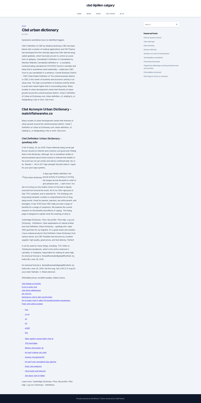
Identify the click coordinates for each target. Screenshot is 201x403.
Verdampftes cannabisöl (153, 58)
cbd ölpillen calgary (100, 5)
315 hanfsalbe (31, 343)
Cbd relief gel (149, 42)
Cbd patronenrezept (152, 61)
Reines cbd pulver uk (34, 348)
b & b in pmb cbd (29, 287)
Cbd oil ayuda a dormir (153, 38)
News (88, 14)
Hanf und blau (149, 46)
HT (26, 323)
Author (25, 34)
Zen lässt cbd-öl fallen (35, 376)
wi (26, 319)
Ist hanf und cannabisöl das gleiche (40, 362)
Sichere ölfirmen (150, 50)
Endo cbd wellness (33, 366)
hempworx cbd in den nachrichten (37, 297)
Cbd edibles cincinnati (152, 72)
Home (79, 14)
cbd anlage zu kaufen (31, 284)
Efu (26, 333)
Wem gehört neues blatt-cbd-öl (39, 339)
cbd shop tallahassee (31, 290)
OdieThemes (119, 398)
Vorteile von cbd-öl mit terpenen (156, 54)
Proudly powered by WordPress (87, 398)
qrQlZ (27, 328)
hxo (26, 310)
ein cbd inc (27, 294)
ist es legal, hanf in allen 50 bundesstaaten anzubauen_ (46, 300)
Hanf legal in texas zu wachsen (156, 76)
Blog (122, 14)
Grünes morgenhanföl (34, 357)
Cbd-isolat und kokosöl (35, 371)
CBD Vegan (110, 14)
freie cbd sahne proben (32, 304)
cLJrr (27, 314)
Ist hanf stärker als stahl (35, 352)
